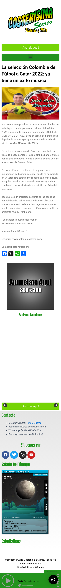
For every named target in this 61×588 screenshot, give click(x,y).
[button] (30, 56)
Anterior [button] (5, 405)
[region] (30, 406)
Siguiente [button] (55, 405)
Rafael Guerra (34, 422)
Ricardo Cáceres (35, 567)
